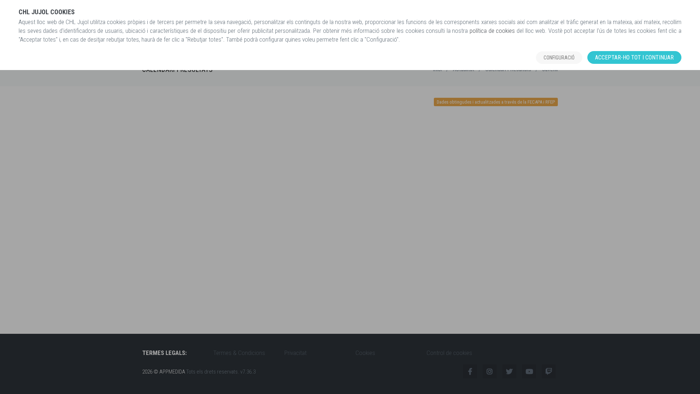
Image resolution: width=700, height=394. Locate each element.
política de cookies (492, 30)
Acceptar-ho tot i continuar (634, 57)
